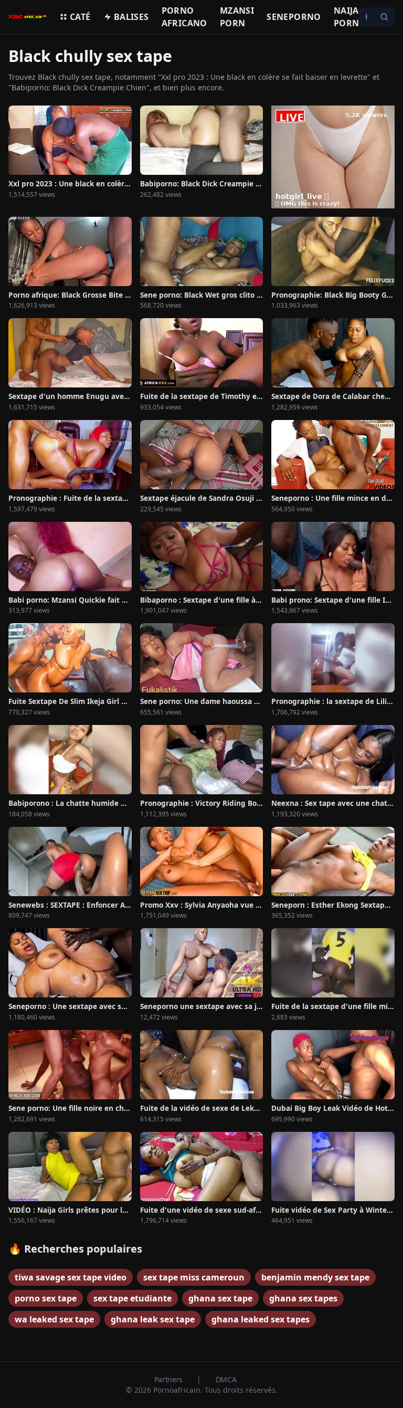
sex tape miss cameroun (194, 1277)
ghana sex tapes (303, 1298)
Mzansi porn (237, 17)
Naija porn (346, 17)
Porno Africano (184, 17)
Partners (169, 1379)
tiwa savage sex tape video (70, 1277)
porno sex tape (46, 1298)
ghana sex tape (220, 1298)
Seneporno (294, 17)
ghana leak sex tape (153, 1319)
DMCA (226, 1379)
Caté (80, 17)
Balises (131, 17)
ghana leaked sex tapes (260, 1319)
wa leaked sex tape (54, 1319)
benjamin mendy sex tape (315, 1277)
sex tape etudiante (132, 1298)
